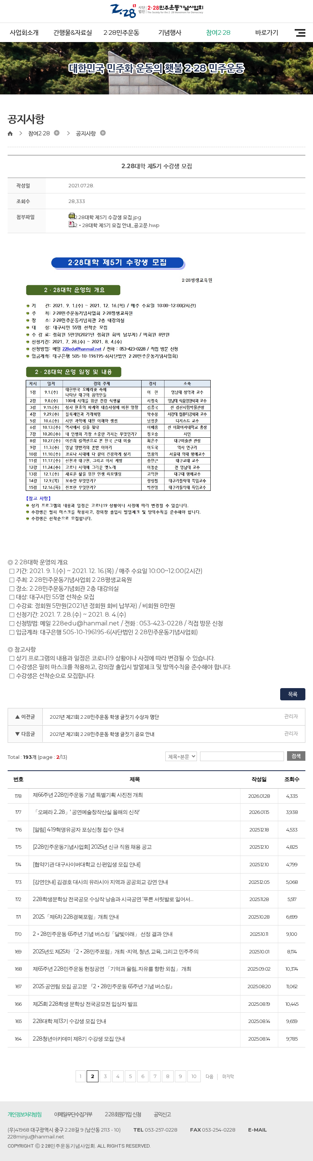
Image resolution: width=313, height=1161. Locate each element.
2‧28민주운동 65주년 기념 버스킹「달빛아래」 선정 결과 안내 (103, 934)
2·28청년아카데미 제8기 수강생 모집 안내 (79, 1039)
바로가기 (266, 32)
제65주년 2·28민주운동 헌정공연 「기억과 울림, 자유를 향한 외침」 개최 (112, 969)
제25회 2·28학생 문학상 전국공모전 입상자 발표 (85, 1004)
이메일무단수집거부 (73, 1114)
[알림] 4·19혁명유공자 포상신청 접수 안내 (78, 830)
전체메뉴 (297, 33)
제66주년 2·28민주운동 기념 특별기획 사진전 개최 (88, 795)
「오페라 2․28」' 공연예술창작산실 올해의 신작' (86, 812)
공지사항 (86, 133)
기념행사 (169, 32)
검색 (296, 756)
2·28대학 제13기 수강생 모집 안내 (69, 1021)
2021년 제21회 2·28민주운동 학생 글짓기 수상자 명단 (104, 717)
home (13, 133)
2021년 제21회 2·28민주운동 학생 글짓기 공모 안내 (102, 734)
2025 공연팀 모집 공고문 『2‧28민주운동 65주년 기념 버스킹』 (104, 987)
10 (194, 1076)
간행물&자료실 (72, 32)
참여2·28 (218, 32)
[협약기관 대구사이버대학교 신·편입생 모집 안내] (86, 865)
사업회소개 (24, 32)
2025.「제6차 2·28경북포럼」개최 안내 (76, 917)
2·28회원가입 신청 (123, 1114)
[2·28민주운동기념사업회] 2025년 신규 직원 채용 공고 (92, 847)
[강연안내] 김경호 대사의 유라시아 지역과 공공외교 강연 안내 (100, 882)
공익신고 (162, 1114)
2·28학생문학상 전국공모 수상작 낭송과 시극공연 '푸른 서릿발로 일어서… (113, 899)
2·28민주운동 (121, 32)
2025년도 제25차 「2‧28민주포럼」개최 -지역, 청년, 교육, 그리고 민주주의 (115, 952)
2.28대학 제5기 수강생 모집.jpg (108, 217)
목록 (292, 694)
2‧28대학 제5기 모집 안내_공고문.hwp (117, 225)
